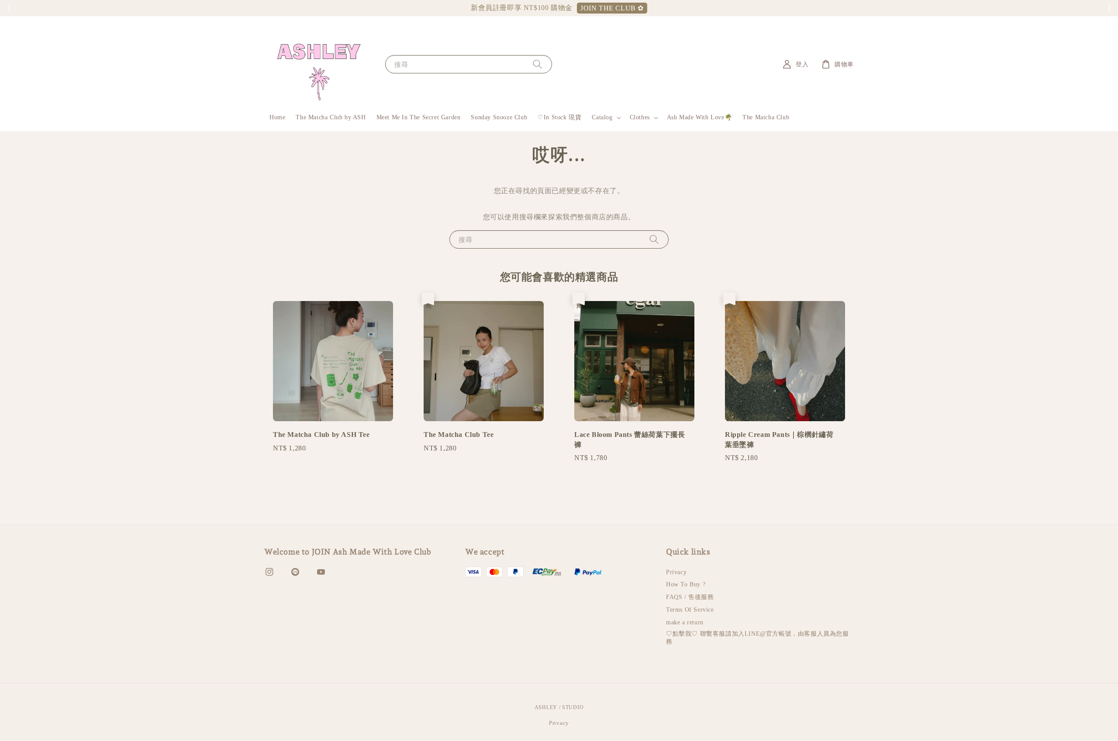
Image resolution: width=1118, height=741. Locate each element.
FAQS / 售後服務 (690, 597)
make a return (685, 622)
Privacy (676, 572)
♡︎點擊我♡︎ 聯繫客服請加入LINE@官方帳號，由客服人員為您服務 (757, 637)
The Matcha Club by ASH (331, 117)
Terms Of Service (690, 609)
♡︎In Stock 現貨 (559, 117)
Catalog (602, 117)
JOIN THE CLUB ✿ (612, 8)
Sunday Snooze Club (499, 117)
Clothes (640, 117)
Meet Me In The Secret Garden (418, 117)
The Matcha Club (765, 117)
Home (277, 117)
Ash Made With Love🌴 (699, 117)
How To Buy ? (685, 584)
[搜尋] (538, 64)
